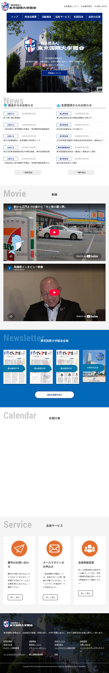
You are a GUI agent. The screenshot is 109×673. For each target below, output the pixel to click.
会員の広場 (94, 16)
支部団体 (78, 16)
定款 (56, 654)
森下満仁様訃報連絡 (11, 117)
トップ (14, 16)
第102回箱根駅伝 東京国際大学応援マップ (21, 140)
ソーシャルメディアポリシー (14, 654)
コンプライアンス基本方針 (64, 648)
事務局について (72, 6)
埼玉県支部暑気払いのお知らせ (69, 129)
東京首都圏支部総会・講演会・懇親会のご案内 (76, 151)
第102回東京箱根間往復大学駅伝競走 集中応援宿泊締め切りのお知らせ (27, 151)
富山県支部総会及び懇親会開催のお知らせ (74, 117)
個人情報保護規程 (36, 654)
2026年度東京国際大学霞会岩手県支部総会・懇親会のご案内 (80, 140)
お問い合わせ (101, 6)
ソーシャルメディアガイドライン (92, 649)
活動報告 (46, 16)
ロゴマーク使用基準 (11, 648)
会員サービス (62, 16)
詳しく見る (15, 597)
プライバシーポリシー (37, 648)
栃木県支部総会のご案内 (66, 162)
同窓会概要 (31, 16)
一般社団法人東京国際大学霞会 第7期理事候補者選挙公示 (27, 129)
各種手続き (87, 6)
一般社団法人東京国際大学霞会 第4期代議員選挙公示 (26, 162)
